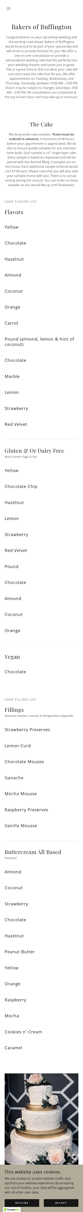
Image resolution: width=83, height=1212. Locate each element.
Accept (61, 1203)
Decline (22, 1203)
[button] (10, 8)
